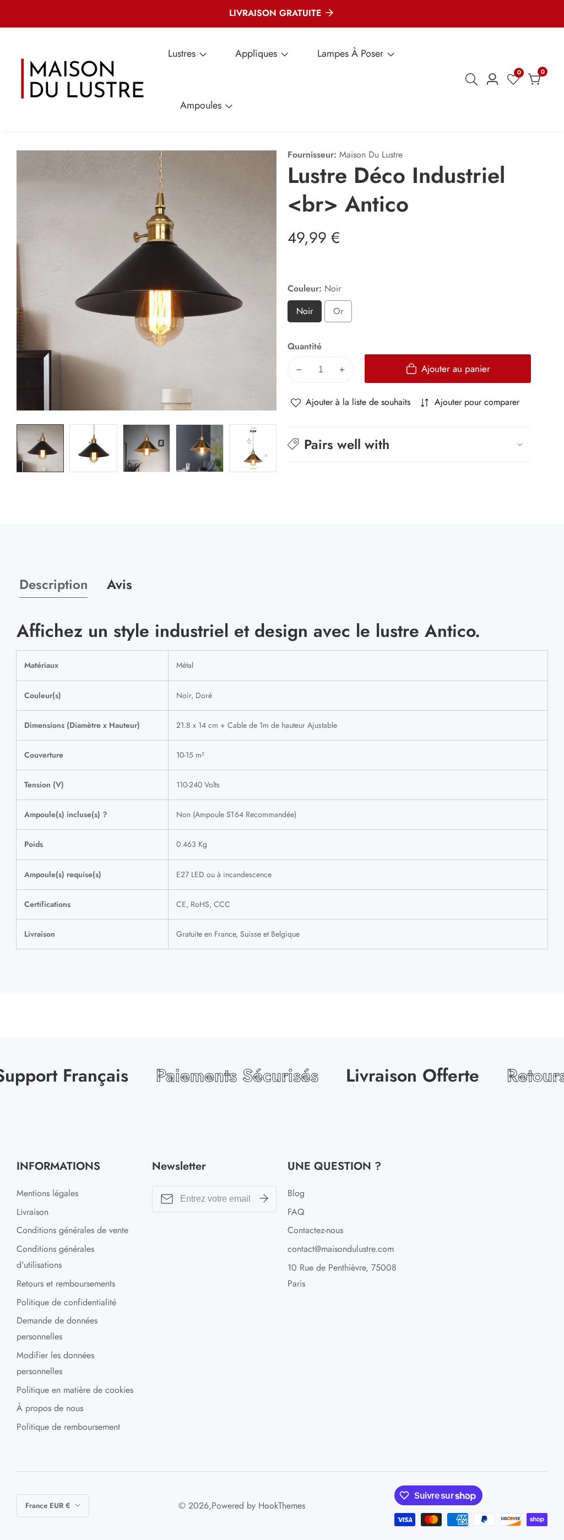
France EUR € (48, 1505)
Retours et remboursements (66, 1283)
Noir (308, 314)
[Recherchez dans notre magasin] (473, 79)
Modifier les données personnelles (55, 1363)
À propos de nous (50, 1408)
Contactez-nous (315, 1230)
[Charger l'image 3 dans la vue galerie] (146, 448)
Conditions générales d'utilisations (55, 1256)
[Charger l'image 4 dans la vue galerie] (199, 448)
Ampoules (200, 105)
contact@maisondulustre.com (341, 1248)
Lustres (182, 53)
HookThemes (281, 1505)
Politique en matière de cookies (75, 1390)
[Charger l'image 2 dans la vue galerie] (93, 448)
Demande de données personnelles (57, 1328)
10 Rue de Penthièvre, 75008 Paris (342, 1275)
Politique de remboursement (68, 1426)
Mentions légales (47, 1193)
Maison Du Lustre (371, 154)
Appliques (256, 53)
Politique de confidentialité (66, 1302)
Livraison (32, 1212)
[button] (409, 444)
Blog (296, 1193)
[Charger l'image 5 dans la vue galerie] (252, 448)
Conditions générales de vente (72, 1230)
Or (340, 314)
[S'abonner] (264, 1199)
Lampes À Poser (350, 53)
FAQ (296, 1212)
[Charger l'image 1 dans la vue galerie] (40, 448)
